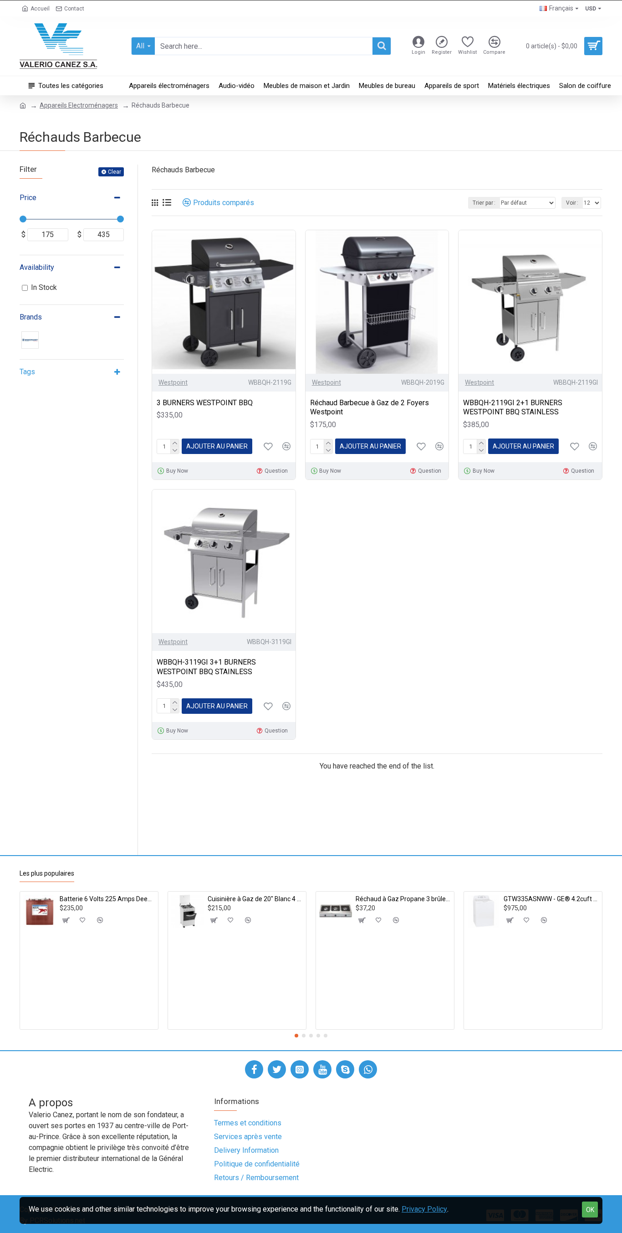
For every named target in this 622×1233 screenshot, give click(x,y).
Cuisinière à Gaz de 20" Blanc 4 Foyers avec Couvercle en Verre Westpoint (255, 899)
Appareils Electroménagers (79, 105)
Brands (31, 317)
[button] (296, 1035)
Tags (27, 371)
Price (28, 197)
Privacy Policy (424, 1209)
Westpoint (173, 382)
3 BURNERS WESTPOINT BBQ (205, 402)
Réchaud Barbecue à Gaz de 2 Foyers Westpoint (369, 407)
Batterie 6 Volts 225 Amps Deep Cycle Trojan (107, 899)
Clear (114, 172)
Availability (37, 267)
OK (590, 1209)
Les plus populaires (47, 873)
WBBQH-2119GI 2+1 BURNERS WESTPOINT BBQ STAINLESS (512, 407)
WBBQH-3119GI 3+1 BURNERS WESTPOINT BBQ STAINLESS (206, 667)
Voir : (572, 203)
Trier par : (484, 203)
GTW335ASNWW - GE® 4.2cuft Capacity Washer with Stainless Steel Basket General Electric (551, 899)
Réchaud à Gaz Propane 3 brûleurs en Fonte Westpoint (403, 899)
